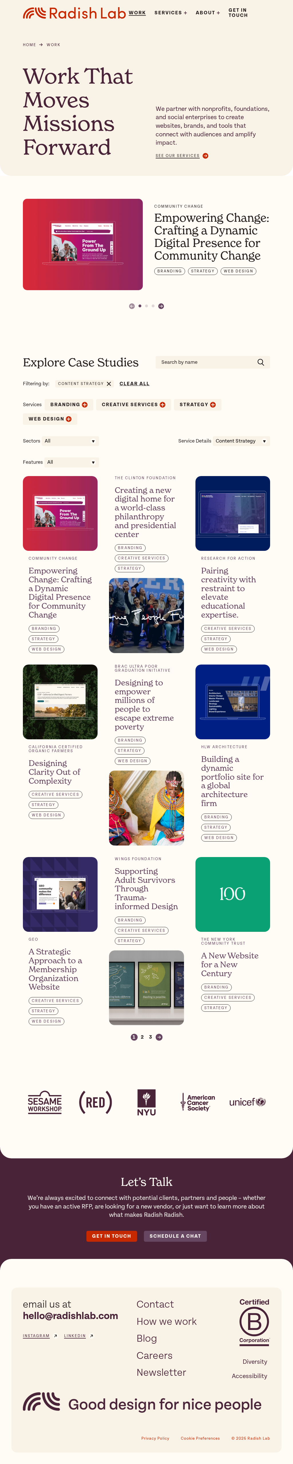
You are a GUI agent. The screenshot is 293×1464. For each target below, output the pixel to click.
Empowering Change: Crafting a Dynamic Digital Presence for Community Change (211, 236)
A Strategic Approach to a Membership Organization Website (55, 969)
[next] (161, 306)
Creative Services (130, 405)
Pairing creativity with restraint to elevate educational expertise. (228, 593)
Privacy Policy (155, 1438)
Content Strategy (81, 384)
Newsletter (161, 1372)
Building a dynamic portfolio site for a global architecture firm (232, 781)
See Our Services (178, 156)
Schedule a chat (175, 1236)
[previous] (132, 306)
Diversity (255, 1361)
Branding (169, 271)
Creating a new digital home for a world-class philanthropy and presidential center (145, 512)
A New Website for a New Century (230, 964)
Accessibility (249, 1376)
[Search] (261, 362)
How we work (166, 1321)
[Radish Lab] (74, 13)
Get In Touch (238, 12)
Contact (155, 1304)
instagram (36, 1336)
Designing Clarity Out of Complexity (54, 772)
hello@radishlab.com (70, 1316)
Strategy (203, 271)
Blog (146, 1338)
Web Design (238, 271)
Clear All (135, 383)
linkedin (75, 1336)
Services (168, 13)
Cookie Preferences (200, 1438)
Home (29, 45)
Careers (154, 1355)
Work (137, 13)
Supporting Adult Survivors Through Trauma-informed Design (146, 888)
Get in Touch (111, 1236)
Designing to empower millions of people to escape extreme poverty (144, 705)
